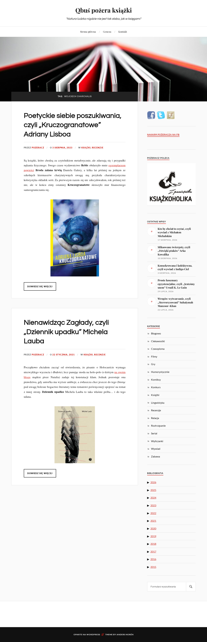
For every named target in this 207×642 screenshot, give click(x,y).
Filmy (154, 356)
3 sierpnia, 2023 (62, 147)
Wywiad (155, 448)
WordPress (93, 634)
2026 (153, 482)
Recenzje (97, 147)
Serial (154, 433)
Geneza (107, 31)
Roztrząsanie (158, 425)
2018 (153, 543)
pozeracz (38, 147)
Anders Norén (125, 634)
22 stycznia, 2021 (63, 354)
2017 (153, 551)
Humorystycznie (160, 371)
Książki (86, 147)
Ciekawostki (158, 341)
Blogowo (156, 333)
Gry (153, 364)
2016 (153, 559)
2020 (153, 528)
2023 (153, 505)
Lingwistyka (157, 402)
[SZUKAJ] (191, 586)
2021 (153, 520)
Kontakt (122, 31)
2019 (153, 536)
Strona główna (88, 31)
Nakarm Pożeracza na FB (163, 135)
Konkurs (156, 387)
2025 (153, 490)
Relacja (155, 417)
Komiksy (156, 379)
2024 (153, 497)
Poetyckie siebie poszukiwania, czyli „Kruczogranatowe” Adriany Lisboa (72, 125)
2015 (153, 566)
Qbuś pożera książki (103, 10)
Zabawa (155, 456)
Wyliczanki (157, 441)
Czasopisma (157, 348)
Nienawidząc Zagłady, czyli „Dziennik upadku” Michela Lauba (66, 332)
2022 (153, 513)
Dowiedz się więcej (40, 286)
